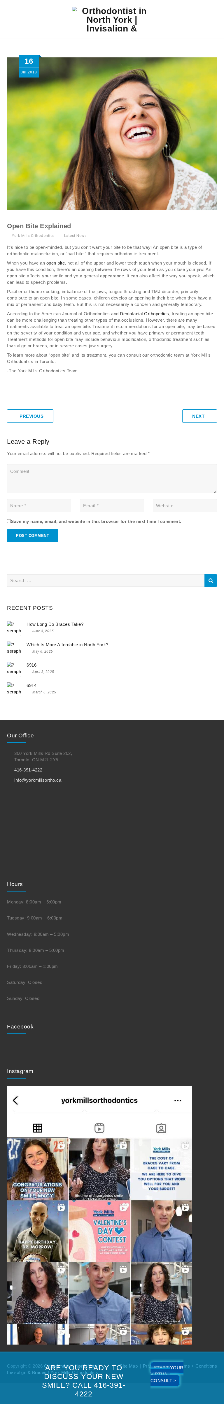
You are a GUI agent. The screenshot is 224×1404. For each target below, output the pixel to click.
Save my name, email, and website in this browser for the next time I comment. (96, 521)
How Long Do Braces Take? (55, 624)
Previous (31, 416)
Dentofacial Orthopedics (144, 313)
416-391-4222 (28, 769)
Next (198, 416)
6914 (31, 685)
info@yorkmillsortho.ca (37, 780)
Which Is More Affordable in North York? (67, 644)
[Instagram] (99, 1214)
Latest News (75, 235)
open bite (55, 262)
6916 (31, 665)
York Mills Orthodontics (33, 235)
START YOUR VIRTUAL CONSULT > (166, 1374)
